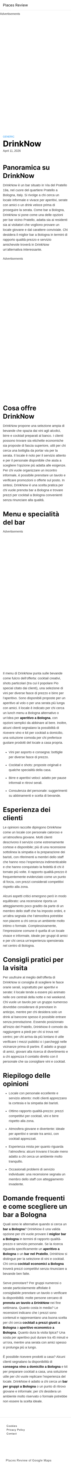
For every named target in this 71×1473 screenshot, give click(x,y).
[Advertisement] (35, 71)
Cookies (12, 1425)
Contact (12, 1433)
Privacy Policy (16, 1429)
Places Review (15, 5)
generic (8, 136)
